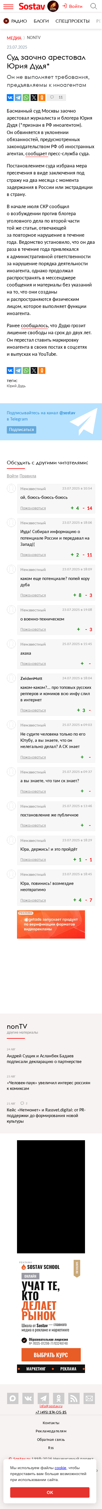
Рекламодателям (51, 1431)
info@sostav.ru (51, 1406)
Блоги (41, 21)
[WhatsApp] (26, 97)
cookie (60, 1467)
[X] (34, 97)
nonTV (17, 1026)
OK (50, 1492)
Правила (28, 476)
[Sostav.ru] (33, 6)
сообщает (37, 154)
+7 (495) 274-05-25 (51, 1412)
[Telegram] (18, 97)
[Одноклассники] (42, 97)
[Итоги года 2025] (53, 6)
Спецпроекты (73, 21)
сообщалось (34, 326)
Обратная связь (51, 1440)
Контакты (51, 1423)
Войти (12, 476)
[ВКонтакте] (10, 97)
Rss (51, 1448)
